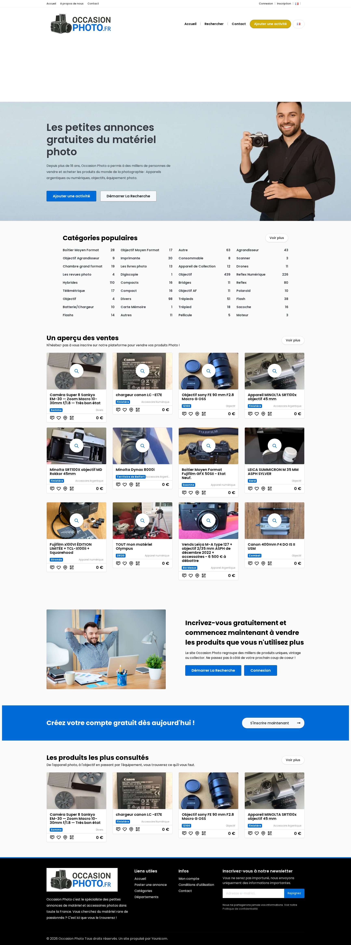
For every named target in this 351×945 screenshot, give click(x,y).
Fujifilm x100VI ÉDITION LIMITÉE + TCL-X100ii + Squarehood (71, 548)
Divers (99, 410)
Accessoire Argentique (287, 406)
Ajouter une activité (270, 24)
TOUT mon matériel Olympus (134, 546)
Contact (93, 3)
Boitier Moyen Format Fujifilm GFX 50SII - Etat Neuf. (204, 473)
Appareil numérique (223, 485)
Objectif (230, 406)
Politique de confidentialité (240, 908)
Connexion (266, 3)
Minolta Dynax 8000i (135, 469)
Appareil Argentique (223, 567)
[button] (296, 3)
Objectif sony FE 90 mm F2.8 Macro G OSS (208, 396)
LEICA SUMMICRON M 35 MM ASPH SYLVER (273, 471)
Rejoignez (294, 893)
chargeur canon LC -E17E (139, 394)
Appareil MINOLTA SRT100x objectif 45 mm (272, 396)
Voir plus (277, 238)
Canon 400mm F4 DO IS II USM (271, 546)
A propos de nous (71, 3)
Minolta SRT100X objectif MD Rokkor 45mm (76, 471)
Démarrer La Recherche (128, 196)
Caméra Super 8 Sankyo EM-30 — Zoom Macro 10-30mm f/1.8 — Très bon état (75, 398)
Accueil (51, 3)
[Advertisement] (175, 71)
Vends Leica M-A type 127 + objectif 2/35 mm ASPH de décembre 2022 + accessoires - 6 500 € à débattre (207, 552)
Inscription (284, 3)
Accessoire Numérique (155, 402)
